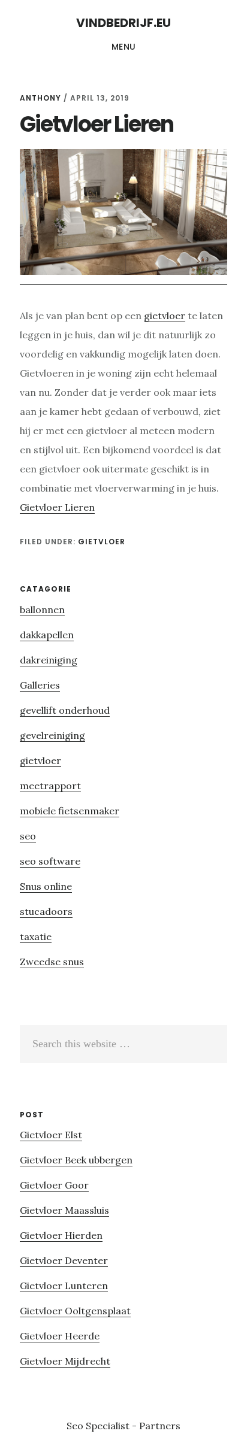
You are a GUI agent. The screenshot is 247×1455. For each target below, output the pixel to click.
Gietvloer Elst (51, 1135)
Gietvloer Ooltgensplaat (75, 1311)
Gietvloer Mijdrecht (65, 1361)
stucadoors (46, 911)
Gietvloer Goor (54, 1185)
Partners (159, 1426)
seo (28, 836)
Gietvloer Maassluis (64, 1210)
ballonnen (42, 610)
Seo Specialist (99, 1426)
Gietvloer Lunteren (64, 1286)
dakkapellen (47, 635)
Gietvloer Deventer (64, 1260)
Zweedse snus (52, 962)
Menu (124, 47)
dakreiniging (48, 660)
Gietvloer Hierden (61, 1235)
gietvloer (164, 316)
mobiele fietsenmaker (69, 811)
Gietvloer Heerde (60, 1336)
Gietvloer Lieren (57, 507)
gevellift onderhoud (65, 710)
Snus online (46, 886)
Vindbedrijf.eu (123, 22)
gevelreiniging (52, 735)
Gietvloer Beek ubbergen (76, 1160)
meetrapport (50, 786)
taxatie (36, 936)
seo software (50, 861)
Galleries (40, 685)
